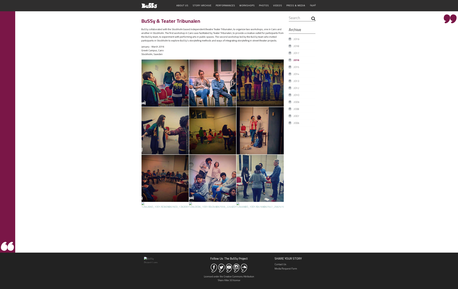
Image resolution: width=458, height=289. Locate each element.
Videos (277, 5)
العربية (313, 5)
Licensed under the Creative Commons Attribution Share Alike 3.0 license (229, 278)
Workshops (247, 5)
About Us (182, 5)
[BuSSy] (149, 4)
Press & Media (295, 5)
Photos (264, 5)
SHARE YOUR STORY (288, 258)
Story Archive (202, 5)
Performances (225, 5)
